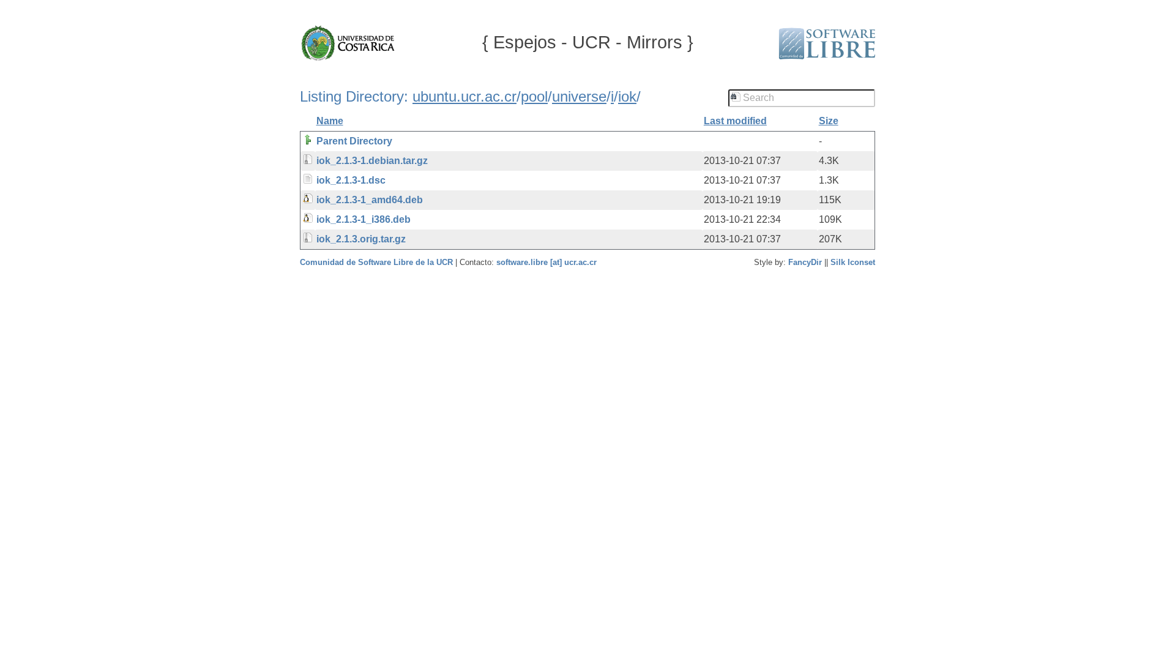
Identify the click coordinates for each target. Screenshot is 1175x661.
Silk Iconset (852, 262)
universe (579, 96)
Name (329, 121)
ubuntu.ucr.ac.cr (464, 96)
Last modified (735, 121)
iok (627, 96)
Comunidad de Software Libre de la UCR (377, 262)
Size (828, 121)
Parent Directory (354, 141)
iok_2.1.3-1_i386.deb (363, 219)
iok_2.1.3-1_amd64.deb (369, 200)
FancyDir (805, 262)
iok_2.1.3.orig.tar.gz (361, 239)
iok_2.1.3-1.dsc (351, 180)
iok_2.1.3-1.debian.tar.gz (372, 160)
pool (534, 96)
